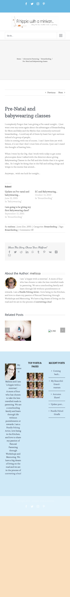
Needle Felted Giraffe (57, 413)
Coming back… (57, 372)
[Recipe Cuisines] (31, 385)
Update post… (57, 404)
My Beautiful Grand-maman (57, 384)
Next (60, 92)
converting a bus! (44, 301)
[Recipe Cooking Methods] (31, 394)
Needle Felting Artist (29, 292)
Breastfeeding (50, 226)
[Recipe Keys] (31, 377)
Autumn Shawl (57, 396)
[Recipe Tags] (39, 377)
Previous (51, 92)
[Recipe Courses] (39, 385)
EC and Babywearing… (46, 191)
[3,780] (52, 330)
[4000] (18, 330)
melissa (11, 226)
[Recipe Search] (39, 394)
